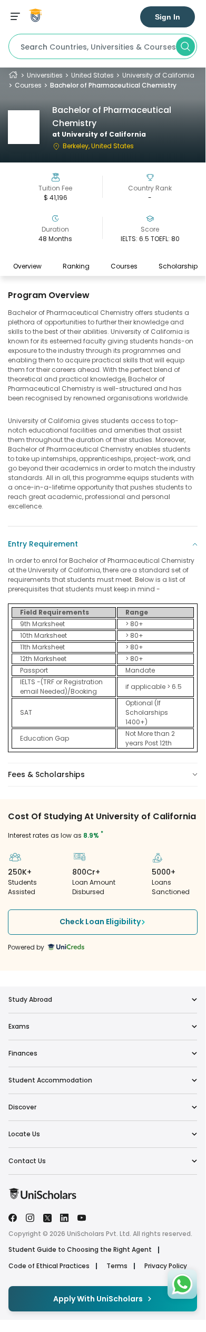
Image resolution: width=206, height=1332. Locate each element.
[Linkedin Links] (64, 1217)
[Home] (13, 75)
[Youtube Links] (81, 1217)
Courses (28, 85)
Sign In (167, 17)
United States (92, 75)
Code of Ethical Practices (49, 1266)
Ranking (76, 266)
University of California (158, 75)
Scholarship (178, 266)
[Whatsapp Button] (182, 1284)
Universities (45, 75)
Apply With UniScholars (98, 1298)
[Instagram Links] (30, 1217)
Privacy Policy (165, 1266)
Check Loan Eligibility (100, 921)
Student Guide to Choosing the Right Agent (80, 1250)
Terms (116, 1266)
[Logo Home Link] (42, 1197)
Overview (27, 266)
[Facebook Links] (12, 1217)
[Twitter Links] (47, 1217)
